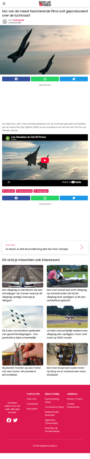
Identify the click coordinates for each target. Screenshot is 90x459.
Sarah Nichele (18, 20)
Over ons (31, 398)
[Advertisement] (45, 102)
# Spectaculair (24, 190)
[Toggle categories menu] (4, 3)
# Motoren (8, 190)
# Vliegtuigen (41, 190)
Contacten (32, 403)
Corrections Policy (54, 407)
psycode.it (32, 408)
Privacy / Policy (75, 398)
